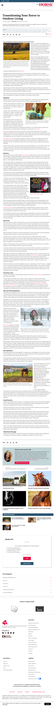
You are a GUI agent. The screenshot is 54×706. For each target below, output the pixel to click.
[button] (7, 34)
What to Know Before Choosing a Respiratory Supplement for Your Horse (44, 519)
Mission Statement (32, 663)
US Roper (30, 653)
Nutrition (10, 30)
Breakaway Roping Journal (34, 629)
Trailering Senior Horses (8, 488)
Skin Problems (19, 32)
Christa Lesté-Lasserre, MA (23, 449)
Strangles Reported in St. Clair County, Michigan (39, 508)
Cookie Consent (31, 676)
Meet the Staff (31, 661)
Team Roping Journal (32, 646)
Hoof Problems (45, 29)
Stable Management (32, 644)
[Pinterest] (8, 633)
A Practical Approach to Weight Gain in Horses (18, 526)
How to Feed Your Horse (36, 194)
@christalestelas (33, 459)
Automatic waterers (8, 138)
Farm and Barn (30, 29)
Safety (8, 32)
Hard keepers (26, 155)
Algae (4, 131)
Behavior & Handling (10, 29)
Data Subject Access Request (34, 672)
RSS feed (12, 692)
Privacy (27, 692)
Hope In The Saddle (32, 638)
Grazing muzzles (7, 207)
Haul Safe (30, 636)
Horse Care (5, 30)
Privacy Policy (31, 674)
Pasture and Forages (46, 30)
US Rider (30, 651)
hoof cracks (34, 255)
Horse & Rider (31, 640)
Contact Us (5, 663)
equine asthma (14, 285)
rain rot (36, 295)
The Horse (30, 648)
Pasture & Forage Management (35, 30)
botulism (37, 129)
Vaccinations (25, 32)
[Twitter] (3, 1)
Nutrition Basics (15, 30)
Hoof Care (40, 29)
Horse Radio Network (7, 670)
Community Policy (32, 667)
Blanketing (6, 325)
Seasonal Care (13, 32)
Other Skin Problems (23, 30)
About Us (5, 661)
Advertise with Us (31, 670)
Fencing (35, 29)
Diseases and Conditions (21, 29)
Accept (47, 704)
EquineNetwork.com (38, 692)
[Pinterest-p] (4, 1)
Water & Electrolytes (33, 32)
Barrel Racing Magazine (33, 627)
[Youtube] (3, 633)
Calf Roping (30, 631)
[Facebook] (11, 633)
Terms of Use (31, 665)
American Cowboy (32, 625)
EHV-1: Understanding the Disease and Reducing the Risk (18, 518)
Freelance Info (6, 665)
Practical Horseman (32, 642)
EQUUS (30, 633)
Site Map (19, 692)
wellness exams (38, 274)
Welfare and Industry (42, 32)
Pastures (4, 32)
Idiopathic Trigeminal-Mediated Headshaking (38, 488)
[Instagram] (6, 1)
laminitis (22, 71)
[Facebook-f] (1, 1)
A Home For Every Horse (33, 623)
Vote (27, 558)
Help (4, 667)
